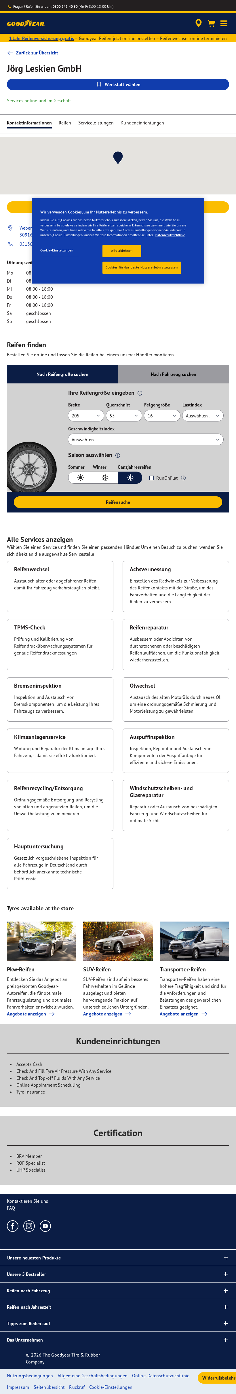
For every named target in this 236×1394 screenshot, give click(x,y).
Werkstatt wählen (123, 84)
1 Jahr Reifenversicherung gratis (41, 38)
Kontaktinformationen (29, 123)
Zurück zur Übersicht (37, 53)
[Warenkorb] (211, 23)
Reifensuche (118, 502)
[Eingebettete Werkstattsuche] (198, 23)
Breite (74, 405)
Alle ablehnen (121, 251)
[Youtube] (46, 1225)
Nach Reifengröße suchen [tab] (62, 374)
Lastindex (192, 405)
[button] (224, 23)
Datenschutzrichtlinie (170, 235)
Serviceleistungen (96, 123)
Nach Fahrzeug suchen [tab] (173, 374)
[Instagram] (29, 1225)
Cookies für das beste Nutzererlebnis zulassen (142, 267)
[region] (118, 240)
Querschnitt (118, 405)
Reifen (65, 123)
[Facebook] (13, 1225)
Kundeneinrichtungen (142, 123)
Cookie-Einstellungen (56, 250)
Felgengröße (157, 405)
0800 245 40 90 (65, 6)
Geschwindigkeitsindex (91, 429)
